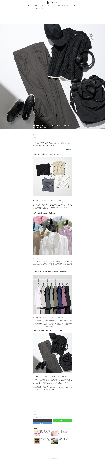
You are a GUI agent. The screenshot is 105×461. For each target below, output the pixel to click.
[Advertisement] (52, 16)
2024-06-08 (35, 134)
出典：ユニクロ (102, 128)
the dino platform (53, 458)
